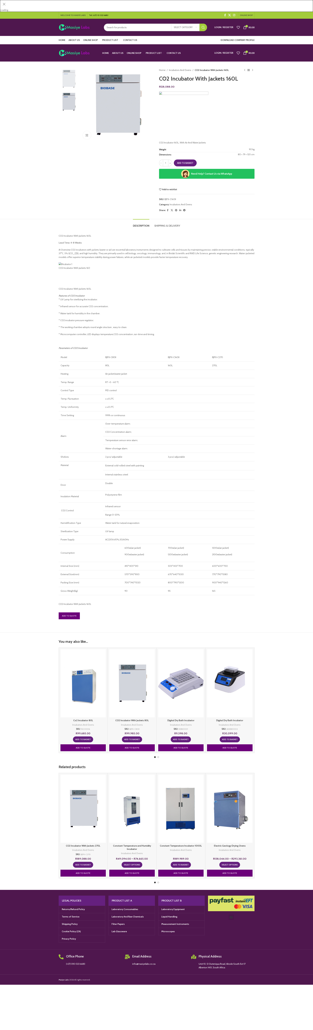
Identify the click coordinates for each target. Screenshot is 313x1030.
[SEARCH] (203, 27)
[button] (83, 739)
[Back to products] (249, 70)
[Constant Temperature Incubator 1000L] (181, 809)
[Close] (4, 4)
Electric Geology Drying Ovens (230, 845)
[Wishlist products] (238, 27)
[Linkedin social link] (180, 210)
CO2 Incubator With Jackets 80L (132, 720)
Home (162, 70)
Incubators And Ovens (180, 70)
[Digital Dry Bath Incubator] (181, 683)
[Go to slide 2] (158, 757)
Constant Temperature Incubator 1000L (181, 845)
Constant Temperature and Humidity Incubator (132, 847)
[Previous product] (245, 70)
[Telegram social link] (184, 210)
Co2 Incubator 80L (83, 720)
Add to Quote (69, 616)
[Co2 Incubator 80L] (83, 683)
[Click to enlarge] (87, 135)
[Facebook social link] (225, 15)
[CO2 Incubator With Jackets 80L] (132, 683)
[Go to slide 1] (155, 757)
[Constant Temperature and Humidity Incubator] (132, 809)
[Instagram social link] (234, 15)
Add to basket (185, 163)
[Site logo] (79, 27)
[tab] (141, 224)
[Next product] (253, 70)
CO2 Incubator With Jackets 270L (83, 845)
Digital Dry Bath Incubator (180, 720)
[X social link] (229, 15)
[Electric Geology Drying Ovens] (230, 809)
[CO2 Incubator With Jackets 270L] (83, 809)
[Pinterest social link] (176, 210)
